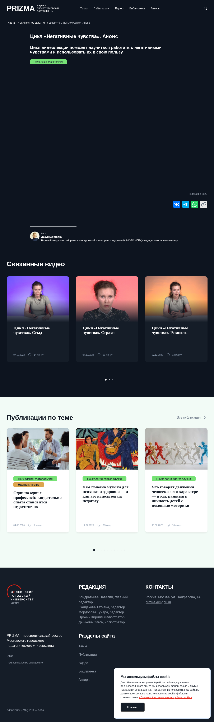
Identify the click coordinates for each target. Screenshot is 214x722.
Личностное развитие (32, 22)
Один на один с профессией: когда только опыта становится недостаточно (37, 499)
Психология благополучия (48, 61)
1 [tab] (106, 380)
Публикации (101, 8)
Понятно (132, 707)
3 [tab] (112, 379)
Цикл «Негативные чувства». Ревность (170, 330)
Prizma (21, 8)
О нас (10, 656)
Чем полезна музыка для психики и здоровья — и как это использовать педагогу (106, 494)
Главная (11, 22)
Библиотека (137, 8)
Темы (84, 8)
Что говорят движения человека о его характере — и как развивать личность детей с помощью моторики (175, 496)
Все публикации (189, 417)
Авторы (155, 8)
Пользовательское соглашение (25, 662)
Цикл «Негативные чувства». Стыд (31, 330)
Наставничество (28, 484)
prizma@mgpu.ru (158, 602)
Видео (119, 8)
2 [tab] (109, 379)
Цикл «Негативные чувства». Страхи (101, 330)
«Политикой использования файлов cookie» (165, 697)
